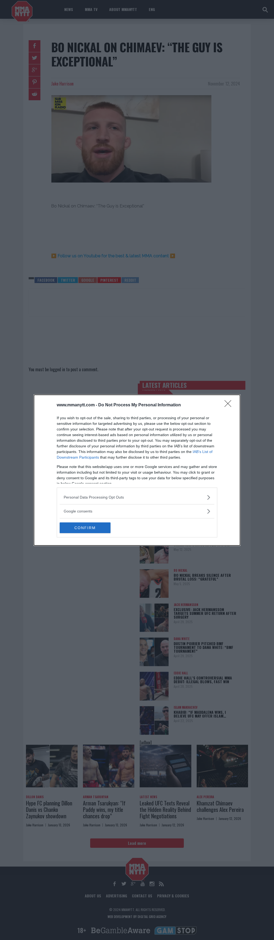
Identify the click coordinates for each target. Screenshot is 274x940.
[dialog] (137, 470)
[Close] (229, 405)
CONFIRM (85, 528)
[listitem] (137, 497)
